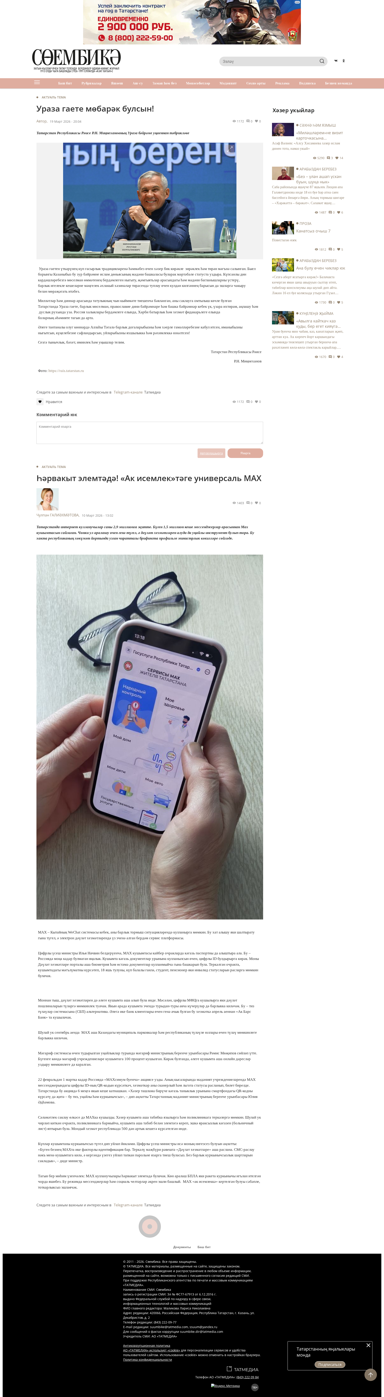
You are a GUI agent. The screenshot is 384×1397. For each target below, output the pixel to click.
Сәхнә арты (256, 83)
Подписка (307, 83)
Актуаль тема (54, 97)
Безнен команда (338, 83)
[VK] (336, 61)
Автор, (42, 121)
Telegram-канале (128, 392)
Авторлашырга (211, 453)
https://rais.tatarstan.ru (66, 371)
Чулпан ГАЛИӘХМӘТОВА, (58, 515)
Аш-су (138, 83)
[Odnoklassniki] (344, 61)
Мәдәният (228, 83)
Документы (182, 1247)
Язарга (245, 453)
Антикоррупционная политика (146, 1345)
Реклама (282, 83)
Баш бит (65, 83)
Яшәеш (117, 83)
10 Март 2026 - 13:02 (97, 515)
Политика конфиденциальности (147, 1359)
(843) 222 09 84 (247, 1377)
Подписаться (330, 1364)
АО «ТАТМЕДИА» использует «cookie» (151, 1350)
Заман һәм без (164, 83)
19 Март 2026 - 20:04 (65, 121)
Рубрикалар (92, 83)
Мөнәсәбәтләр (198, 83)
